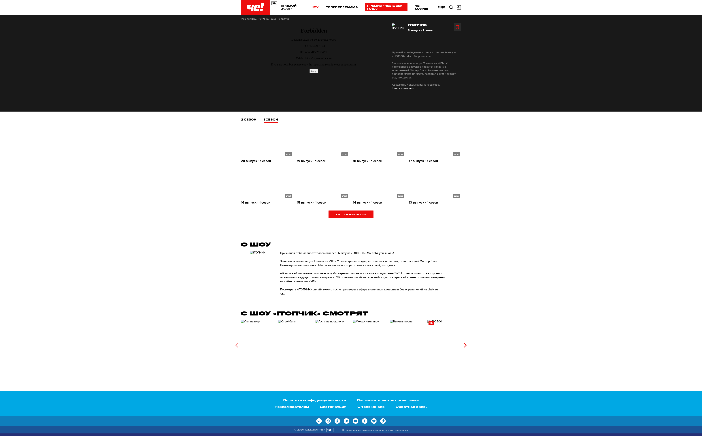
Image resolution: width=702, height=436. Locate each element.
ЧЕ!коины (421, 7)
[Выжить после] (407, 344)
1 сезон (273, 19)
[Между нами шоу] (369, 344)
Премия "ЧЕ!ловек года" (385, 7)
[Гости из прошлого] (332, 344)
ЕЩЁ (441, 7)
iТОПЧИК (263, 19)
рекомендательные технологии (389, 430)
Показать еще (354, 214)
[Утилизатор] (258, 344)
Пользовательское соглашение (388, 400)
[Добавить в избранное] (457, 27)
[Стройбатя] (295, 344)
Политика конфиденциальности (314, 400)
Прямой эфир (289, 7)
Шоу (314, 7)
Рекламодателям (292, 406)
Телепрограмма (342, 7)
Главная (245, 19)
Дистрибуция (333, 406)
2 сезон (248, 119)
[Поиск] (451, 7)
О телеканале (371, 406)
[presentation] (236, 345)
